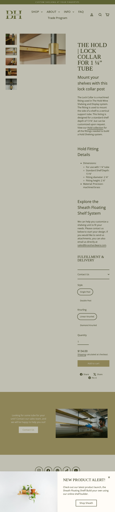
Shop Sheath (86, 503)
